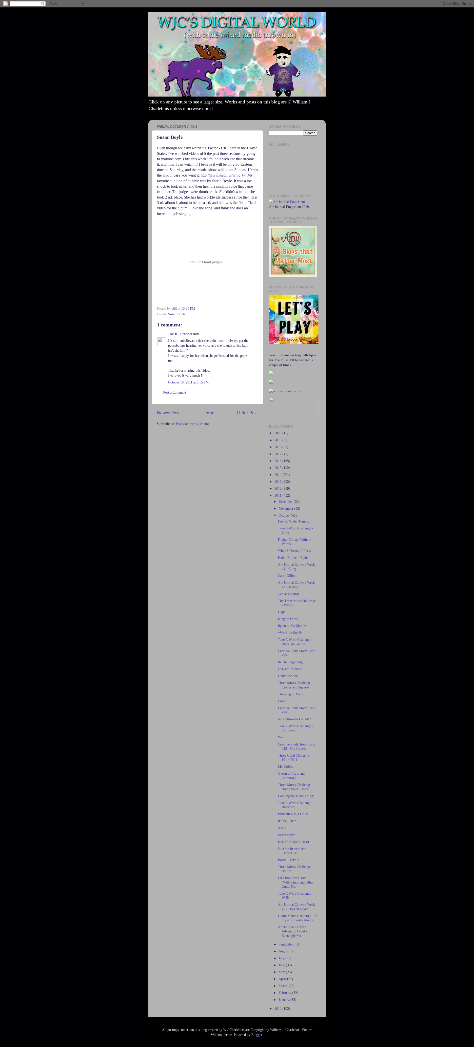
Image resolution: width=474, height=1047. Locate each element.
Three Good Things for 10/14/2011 (294, 757)
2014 (278, 475)
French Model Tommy (293, 521)
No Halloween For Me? (294, 719)
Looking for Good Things (296, 796)
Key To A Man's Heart (293, 842)
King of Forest (288, 619)
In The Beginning (290, 662)
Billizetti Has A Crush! (294, 814)
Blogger (256, 1035)
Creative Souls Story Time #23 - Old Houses (296, 746)
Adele (282, 828)
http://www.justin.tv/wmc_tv (223, 175)
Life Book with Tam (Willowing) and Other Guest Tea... (296, 882)
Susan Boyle (176, 314)
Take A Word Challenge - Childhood (295, 728)
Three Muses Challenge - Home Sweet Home (295, 787)
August (284, 951)
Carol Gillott (287, 576)
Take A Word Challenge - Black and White (295, 642)
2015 (278, 468)
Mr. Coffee (285, 766)
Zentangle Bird (288, 594)
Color (282, 701)
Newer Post (168, 412)
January (284, 1000)
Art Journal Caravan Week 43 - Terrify (296, 585)
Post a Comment (174, 392)
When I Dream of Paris (294, 551)
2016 (278, 461)
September (287, 944)
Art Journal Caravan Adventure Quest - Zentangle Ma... (292, 931)
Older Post (247, 412)
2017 (278, 454)
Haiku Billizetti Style (293, 558)
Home (208, 412)
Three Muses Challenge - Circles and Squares (295, 685)
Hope (281, 612)
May (282, 972)
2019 (278, 440)
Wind (281, 737)
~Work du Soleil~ (290, 633)
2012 (278, 488)
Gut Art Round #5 (290, 669)
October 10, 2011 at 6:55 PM (188, 382)
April (283, 979)
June (282, 965)
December (286, 501)
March (284, 986)
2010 (278, 1008)
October (285, 515)
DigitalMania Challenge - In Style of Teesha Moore (297, 918)
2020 (278, 433)
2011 (278, 495)
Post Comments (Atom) (192, 424)
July (282, 958)
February (285, 993)
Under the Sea (288, 676)
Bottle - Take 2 (288, 860)
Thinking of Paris (290, 694)
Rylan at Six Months (292, 626)
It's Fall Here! (287, 821)
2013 (278, 481)
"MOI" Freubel (180, 334)
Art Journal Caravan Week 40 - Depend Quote (296, 907)
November (286, 508)
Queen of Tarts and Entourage (291, 775)
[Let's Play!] (293, 343)
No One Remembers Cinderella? (292, 851)
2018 (278, 447)
